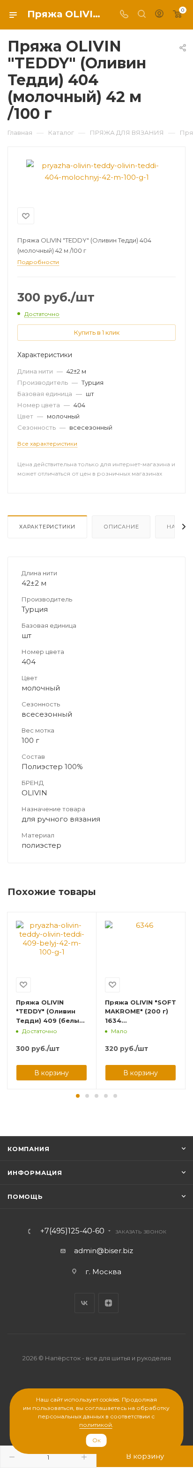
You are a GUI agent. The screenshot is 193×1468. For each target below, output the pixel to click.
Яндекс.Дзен (108, 1303)
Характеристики (47, 526)
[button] (77, 1096)
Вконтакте (84, 1303)
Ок (96, 1440)
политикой (95, 1424)
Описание (121, 526)
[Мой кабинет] (159, 14)
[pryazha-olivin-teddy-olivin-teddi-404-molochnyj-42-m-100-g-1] (96, 170)
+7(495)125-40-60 (72, 1231)
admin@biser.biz (103, 1250)
